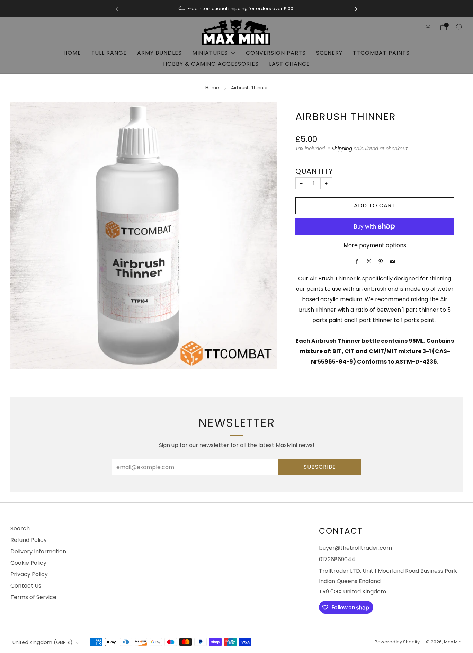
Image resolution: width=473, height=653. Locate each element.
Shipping (342, 148)
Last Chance (289, 64)
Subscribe (320, 467)
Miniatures (210, 53)
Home (72, 53)
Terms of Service (33, 597)
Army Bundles (159, 53)
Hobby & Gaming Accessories (211, 64)
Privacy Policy (29, 574)
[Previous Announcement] (117, 8)
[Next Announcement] (355, 8)
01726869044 (337, 559)
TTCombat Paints (381, 53)
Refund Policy (28, 540)
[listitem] (236, 8)
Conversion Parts (276, 53)
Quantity (314, 171)
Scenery (329, 53)
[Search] (459, 27)
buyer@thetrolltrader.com (355, 548)
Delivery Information (38, 551)
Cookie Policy (28, 563)
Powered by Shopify (397, 642)
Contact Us (25, 586)
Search (20, 529)
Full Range (109, 53)
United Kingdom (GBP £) (42, 642)
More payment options (374, 245)
